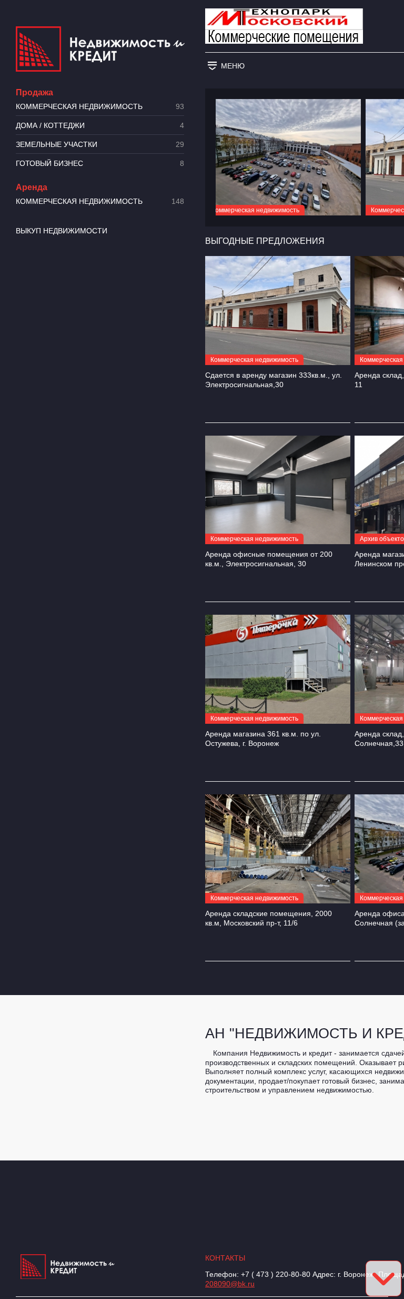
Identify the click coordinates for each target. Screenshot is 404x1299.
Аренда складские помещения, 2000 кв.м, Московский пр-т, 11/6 (268, 918)
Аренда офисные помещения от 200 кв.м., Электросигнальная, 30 (268, 559)
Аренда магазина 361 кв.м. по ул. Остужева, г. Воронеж (263, 738)
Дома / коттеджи (100, 125)
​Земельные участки (100, 144)
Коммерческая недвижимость (100, 106)
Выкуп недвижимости (61, 231)
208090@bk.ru (230, 1284)
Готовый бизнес (100, 163)
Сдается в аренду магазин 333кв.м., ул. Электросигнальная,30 (273, 380)
